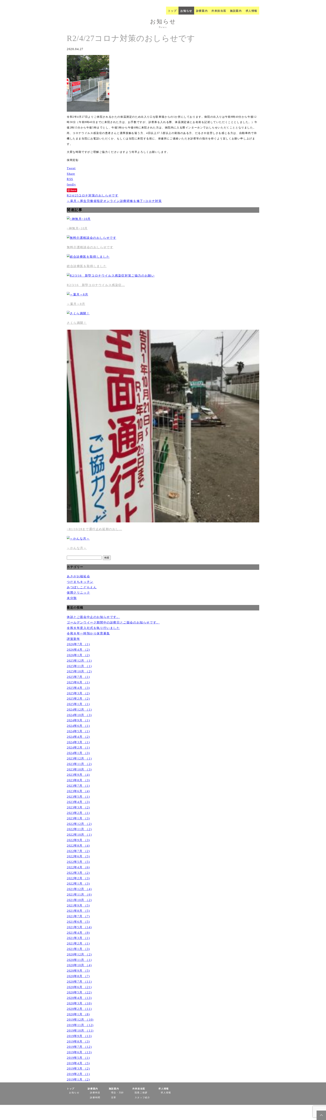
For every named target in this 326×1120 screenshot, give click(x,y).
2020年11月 (79, 959)
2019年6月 (79, 1052)
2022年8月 (78, 845)
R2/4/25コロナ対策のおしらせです (92, 195)
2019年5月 (78, 1057)
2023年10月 (79, 769)
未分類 (72, 598)
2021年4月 (78, 932)
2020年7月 (79, 981)
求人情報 (251, 10)
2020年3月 (79, 1003)
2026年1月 (78, 655)
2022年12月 (79, 823)
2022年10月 (79, 834)
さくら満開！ (77, 322)
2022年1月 (78, 883)
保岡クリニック (78, 592)
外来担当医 (218, 10)
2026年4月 (78, 649)
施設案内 (236, 10)
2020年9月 (78, 970)
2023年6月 (78, 791)
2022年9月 (78, 840)
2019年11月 (80, 1025)
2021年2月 (78, 943)
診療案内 (202, 10)
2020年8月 (78, 976)
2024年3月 (78, 742)
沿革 (113, 1097)
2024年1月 (78, 753)
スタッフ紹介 (142, 1097)
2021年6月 (78, 921)
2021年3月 (78, 938)
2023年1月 (78, 818)
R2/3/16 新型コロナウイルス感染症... (96, 285)
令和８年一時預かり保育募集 (88, 633)
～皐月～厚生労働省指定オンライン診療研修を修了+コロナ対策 (114, 201)
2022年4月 (78, 867)
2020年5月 (79, 992)
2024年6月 (78, 725)
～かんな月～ (77, 548)
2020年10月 (79, 965)
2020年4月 (79, 997)
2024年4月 (78, 736)
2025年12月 (79, 660)
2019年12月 (80, 1019)
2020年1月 (78, 1014)
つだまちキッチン (80, 581)
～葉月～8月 (76, 304)
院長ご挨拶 (141, 1092)
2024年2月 (78, 747)
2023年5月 (78, 796)
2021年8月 (78, 910)
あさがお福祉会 (78, 576)
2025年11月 (79, 666)
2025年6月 (78, 682)
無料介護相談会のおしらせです (90, 247)
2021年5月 (79, 927)
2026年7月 (78, 644)
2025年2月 (78, 698)
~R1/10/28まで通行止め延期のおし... (94, 529)
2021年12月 (79, 889)
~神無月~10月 (77, 228)
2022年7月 (78, 851)
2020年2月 (79, 1008)
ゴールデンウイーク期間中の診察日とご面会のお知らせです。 (113, 622)
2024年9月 (78, 720)
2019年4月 (78, 1063)
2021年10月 (79, 900)
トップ (172, 10)
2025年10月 (79, 671)
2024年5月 (78, 731)
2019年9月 (79, 1036)
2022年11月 (79, 829)
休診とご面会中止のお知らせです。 (93, 617)
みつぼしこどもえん (82, 587)
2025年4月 (78, 687)
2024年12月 (79, 709)
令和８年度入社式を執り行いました (93, 628)
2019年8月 (78, 1041)
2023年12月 (79, 758)
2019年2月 (78, 1074)
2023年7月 (78, 785)
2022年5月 (78, 861)
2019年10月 (80, 1030)
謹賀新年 (73, 638)
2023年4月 (78, 802)
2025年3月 (78, 693)
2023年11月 (79, 764)
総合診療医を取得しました (87, 266)
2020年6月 (79, 987)
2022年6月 (78, 856)
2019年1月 (78, 1079)
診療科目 (95, 1092)
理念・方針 (117, 1092)
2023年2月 (78, 812)
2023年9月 (78, 774)
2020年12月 (79, 954)
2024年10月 (79, 715)
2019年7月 (79, 1046)
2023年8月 (78, 780)
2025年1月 (78, 704)
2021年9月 (78, 905)
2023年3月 (78, 807)
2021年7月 (78, 916)
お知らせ (186, 10)
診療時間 (95, 1097)
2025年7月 (78, 676)
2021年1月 (78, 949)
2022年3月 (78, 872)
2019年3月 (78, 1068)
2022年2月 (78, 878)
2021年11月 (79, 894)
